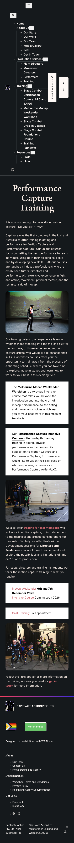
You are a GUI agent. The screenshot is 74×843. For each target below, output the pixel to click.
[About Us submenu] (31, 28)
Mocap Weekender (24, 588)
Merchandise (35, 726)
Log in (63, 87)
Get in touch (52, 87)
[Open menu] (28, 5)
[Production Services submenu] (45, 59)
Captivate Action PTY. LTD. (35, 706)
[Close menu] (13, 15)
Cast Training (20, 613)
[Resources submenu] (32, 152)
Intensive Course (23, 597)
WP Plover (47, 741)
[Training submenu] (29, 86)
